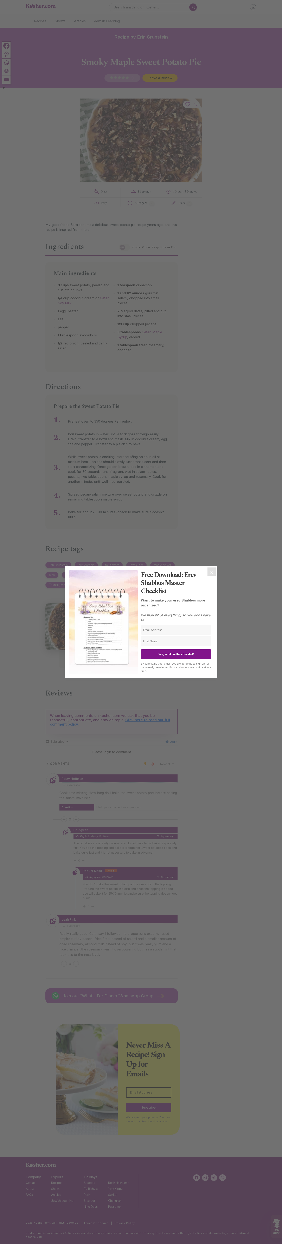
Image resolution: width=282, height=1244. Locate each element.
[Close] (211, 571)
